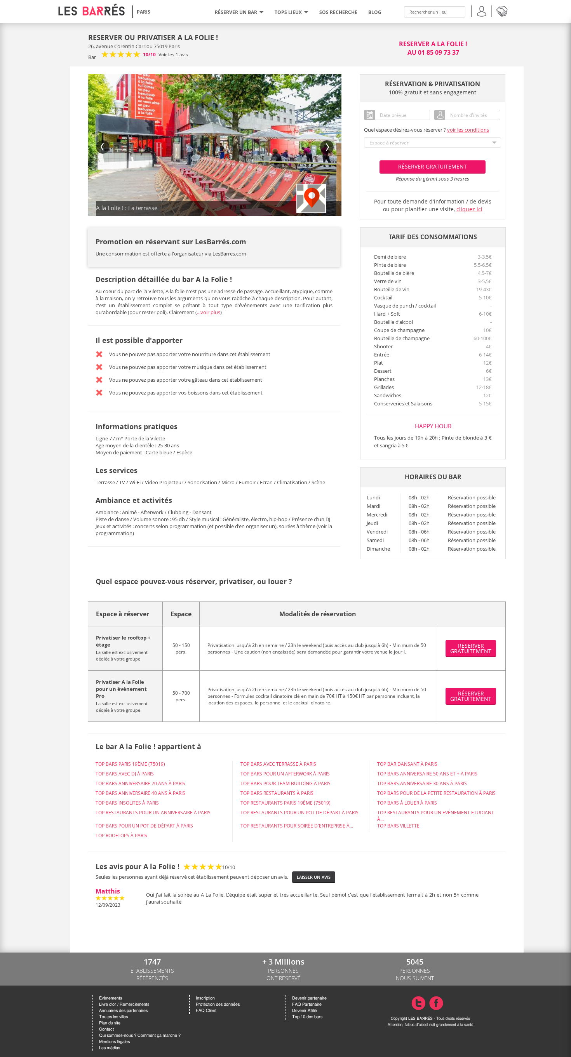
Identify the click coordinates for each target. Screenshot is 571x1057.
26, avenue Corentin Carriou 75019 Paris (134, 46)
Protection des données (218, 1004)
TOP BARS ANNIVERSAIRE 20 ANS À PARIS (140, 783)
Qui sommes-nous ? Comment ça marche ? (140, 1035)
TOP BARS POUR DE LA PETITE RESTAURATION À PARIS (436, 793)
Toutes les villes (113, 1017)
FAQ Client (206, 1010)
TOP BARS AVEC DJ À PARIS (125, 773)
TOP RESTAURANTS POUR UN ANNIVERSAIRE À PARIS (153, 812)
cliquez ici (469, 209)
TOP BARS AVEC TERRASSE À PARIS (278, 764)
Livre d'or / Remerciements (124, 1004)
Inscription (205, 998)
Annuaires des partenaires (123, 1010)
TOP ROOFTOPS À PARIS (121, 835)
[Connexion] (481, 10)
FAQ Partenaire (307, 1004)
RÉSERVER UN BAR (236, 12)
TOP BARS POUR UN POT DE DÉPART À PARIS (144, 825)
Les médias (109, 1048)
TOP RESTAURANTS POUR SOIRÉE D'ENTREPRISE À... (296, 825)
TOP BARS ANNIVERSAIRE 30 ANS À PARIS (422, 783)
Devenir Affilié (304, 1010)
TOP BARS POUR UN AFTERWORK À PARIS (285, 773)
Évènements (110, 998)
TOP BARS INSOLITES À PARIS (127, 803)
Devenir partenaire (309, 998)
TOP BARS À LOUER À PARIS (407, 803)
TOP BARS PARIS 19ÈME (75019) (130, 764)
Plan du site (109, 1023)
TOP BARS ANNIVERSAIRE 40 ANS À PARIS (140, 793)
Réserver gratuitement (432, 166)
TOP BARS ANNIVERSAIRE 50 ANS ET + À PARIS (427, 773)
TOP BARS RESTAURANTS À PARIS (276, 793)
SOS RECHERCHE (338, 12)
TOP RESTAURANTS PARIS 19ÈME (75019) (285, 803)
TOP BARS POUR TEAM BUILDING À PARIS (285, 783)
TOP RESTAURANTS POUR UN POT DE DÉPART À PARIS (299, 812)
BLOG (374, 12)
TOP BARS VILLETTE (398, 825)
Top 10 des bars (307, 1017)
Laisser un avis (314, 877)
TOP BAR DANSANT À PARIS (407, 764)
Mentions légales (114, 1042)
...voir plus (208, 312)
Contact (106, 1029)
